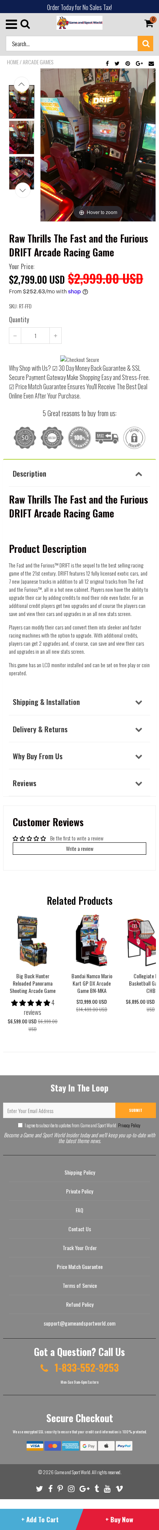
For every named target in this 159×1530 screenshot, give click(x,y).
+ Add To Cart (40, 1519)
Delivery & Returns (40, 728)
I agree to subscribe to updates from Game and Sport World (82, 1125)
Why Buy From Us (38, 755)
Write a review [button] (79, 848)
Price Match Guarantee (80, 1266)
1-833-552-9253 (85, 1367)
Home (13, 62)
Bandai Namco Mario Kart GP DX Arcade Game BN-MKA (91, 983)
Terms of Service (80, 1285)
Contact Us (79, 1229)
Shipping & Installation (46, 701)
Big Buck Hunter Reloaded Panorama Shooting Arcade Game (33, 983)
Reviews (24, 782)
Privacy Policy (128, 1125)
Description (29, 473)
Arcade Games (38, 62)
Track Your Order (80, 1248)
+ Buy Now (119, 1519)
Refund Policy (79, 1304)
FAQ (79, 1210)
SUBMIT (135, 1110)
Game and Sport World (72, 1472)
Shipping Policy (79, 1172)
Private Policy (79, 1191)
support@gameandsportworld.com (79, 1323)
